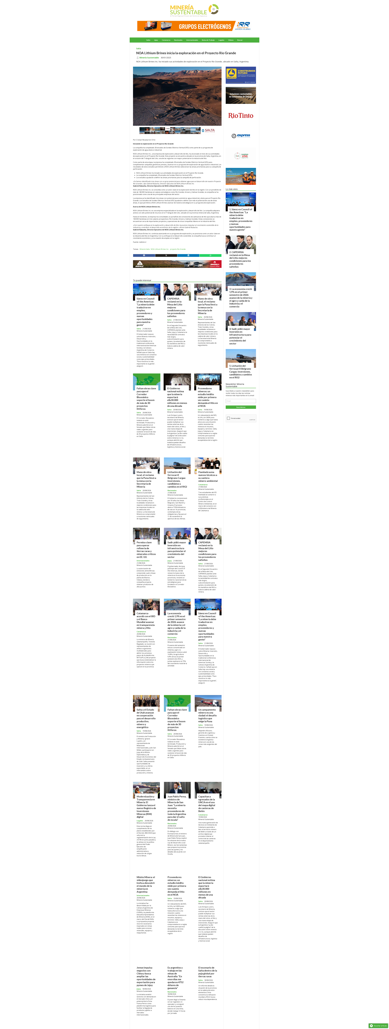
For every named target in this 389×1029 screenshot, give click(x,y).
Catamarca (166, 40)
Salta (148, 40)
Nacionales (178, 40)
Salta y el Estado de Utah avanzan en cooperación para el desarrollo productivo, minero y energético (146, 718)
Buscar (240, 40)
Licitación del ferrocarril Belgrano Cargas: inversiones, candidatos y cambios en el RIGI (177, 479)
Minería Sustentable (149, 58)
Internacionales (192, 40)
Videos (231, 40)
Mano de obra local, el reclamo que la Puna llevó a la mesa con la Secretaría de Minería (207, 306)
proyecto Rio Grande (178, 249)
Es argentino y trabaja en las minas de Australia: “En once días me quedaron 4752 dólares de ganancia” (175, 977)
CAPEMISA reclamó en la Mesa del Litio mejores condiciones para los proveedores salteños (240, 259)
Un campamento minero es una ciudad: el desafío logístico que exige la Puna (207, 715)
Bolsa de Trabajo (208, 40)
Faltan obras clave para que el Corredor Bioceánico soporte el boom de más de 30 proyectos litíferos (146, 398)
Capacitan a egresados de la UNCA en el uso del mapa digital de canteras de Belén (206, 803)
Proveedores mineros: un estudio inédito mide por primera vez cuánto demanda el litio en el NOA (208, 397)
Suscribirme (240, 407)
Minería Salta (145, 249)
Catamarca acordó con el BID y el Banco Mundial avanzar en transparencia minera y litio (146, 620)
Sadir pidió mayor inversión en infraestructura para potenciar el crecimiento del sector (177, 549)
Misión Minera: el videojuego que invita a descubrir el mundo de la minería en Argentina (146, 884)
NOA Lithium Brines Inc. (160, 249)
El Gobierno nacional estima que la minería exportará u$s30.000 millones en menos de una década (177, 397)
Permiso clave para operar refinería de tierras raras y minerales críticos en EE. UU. (146, 549)
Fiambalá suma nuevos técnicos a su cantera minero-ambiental (208, 476)
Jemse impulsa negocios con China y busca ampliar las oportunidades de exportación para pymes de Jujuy (146, 976)
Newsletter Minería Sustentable (235, 385)
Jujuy (156, 40)
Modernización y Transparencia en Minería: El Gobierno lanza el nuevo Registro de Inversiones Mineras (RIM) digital (146, 806)
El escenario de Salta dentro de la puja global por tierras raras (207, 972)
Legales (221, 40)
